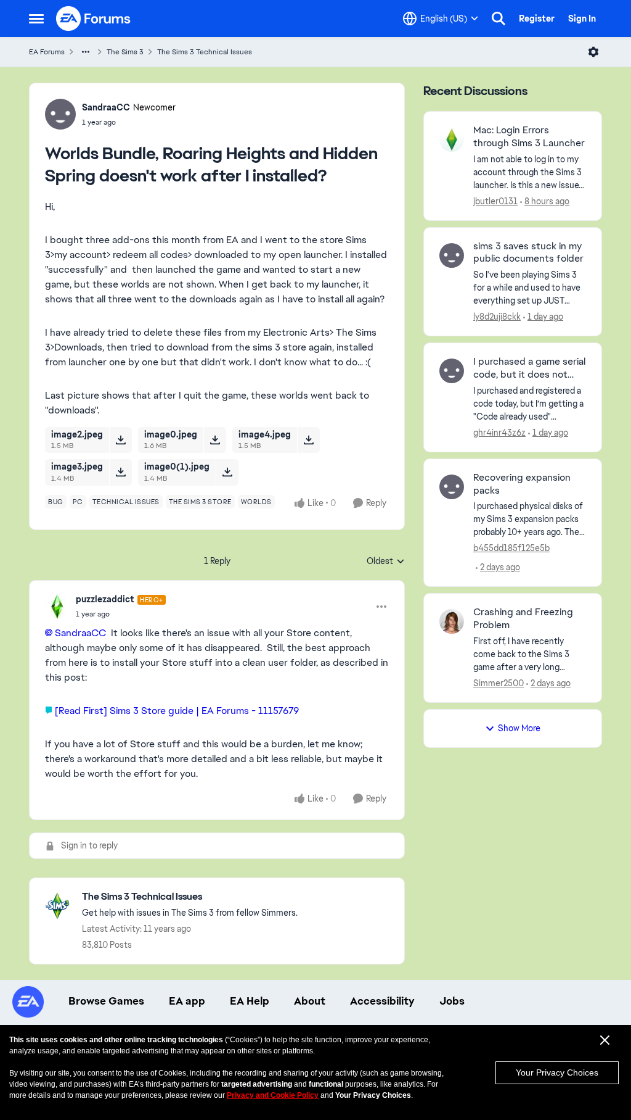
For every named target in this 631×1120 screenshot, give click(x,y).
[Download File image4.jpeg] (308, 440)
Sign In (582, 18)
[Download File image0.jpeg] (214, 440)
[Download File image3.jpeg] (120, 472)
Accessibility (382, 1001)
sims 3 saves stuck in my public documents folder (528, 252)
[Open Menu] (593, 51)
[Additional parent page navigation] (85, 51)
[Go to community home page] (93, 18)
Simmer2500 (498, 683)
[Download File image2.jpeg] (120, 440)
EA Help (249, 1001)
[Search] (498, 18)
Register (537, 18)
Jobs (452, 1001)
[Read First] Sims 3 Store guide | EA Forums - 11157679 (177, 710)
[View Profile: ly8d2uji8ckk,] (451, 255)
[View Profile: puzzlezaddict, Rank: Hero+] (57, 606)
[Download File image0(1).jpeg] (227, 472)
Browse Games (106, 1001)
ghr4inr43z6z (499, 432)
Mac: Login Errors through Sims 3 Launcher (529, 136)
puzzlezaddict (105, 599)
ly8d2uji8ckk (497, 316)
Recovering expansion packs (522, 484)
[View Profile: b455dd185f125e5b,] (451, 487)
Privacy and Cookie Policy (273, 1095)
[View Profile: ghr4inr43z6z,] (451, 371)
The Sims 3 (125, 52)
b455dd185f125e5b (511, 548)
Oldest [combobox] (386, 561)
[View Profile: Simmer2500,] (451, 621)
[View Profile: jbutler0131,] (451, 139)
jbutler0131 (495, 201)
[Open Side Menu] (36, 18)
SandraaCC (106, 107)
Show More (519, 728)
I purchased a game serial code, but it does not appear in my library (529, 368)
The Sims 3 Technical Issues (204, 52)
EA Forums (47, 52)
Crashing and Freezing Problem (523, 618)
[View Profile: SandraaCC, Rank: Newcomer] (60, 114)
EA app (187, 1001)
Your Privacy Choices (557, 1072)
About (309, 1001)
